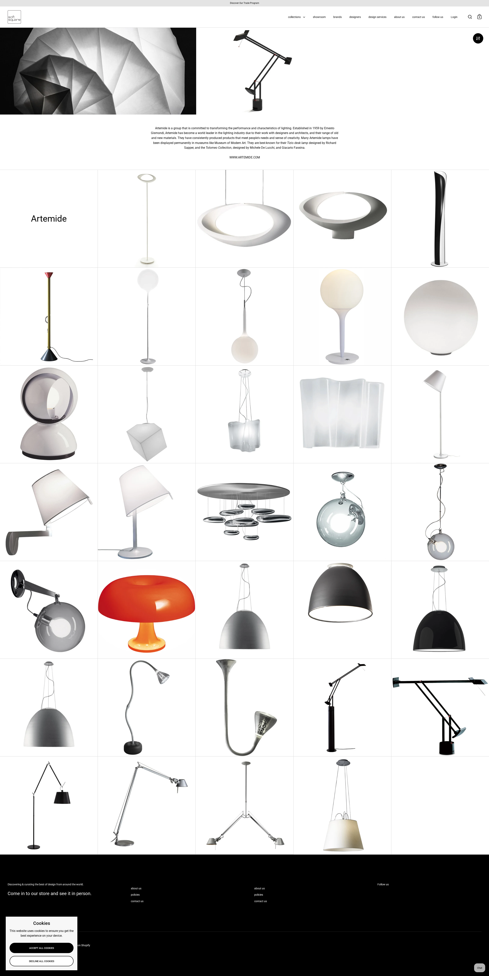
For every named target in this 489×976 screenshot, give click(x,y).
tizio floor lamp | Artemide (342, 707)
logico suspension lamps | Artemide (244, 414)
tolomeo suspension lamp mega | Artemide (342, 805)
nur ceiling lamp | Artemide (342, 610)
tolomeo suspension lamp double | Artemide (244, 805)
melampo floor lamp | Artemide (440, 414)
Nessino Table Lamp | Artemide (146, 610)
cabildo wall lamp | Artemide (342, 218)
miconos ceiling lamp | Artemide (342, 512)
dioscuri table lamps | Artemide (440, 316)
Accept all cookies (41, 948)
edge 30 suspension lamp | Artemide (146, 414)
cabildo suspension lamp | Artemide (244, 218)
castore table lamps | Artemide (342, 316)
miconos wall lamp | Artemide (49, 610)
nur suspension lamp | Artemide (49, 707)
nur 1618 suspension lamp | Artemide (244, 610)
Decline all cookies (41, 961)
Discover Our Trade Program (244, 3)
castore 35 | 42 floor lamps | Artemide (146, 316)
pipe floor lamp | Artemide (146, 707)
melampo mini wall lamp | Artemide (49, 512)
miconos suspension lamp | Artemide (440, 512)
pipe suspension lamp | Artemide (244, 707)
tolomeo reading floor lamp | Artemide (146, 805)
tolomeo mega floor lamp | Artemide (49, 805)
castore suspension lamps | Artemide (244, 316)
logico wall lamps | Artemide (342, 414)
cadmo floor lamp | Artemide (440, 218)
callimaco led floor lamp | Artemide (49, 316)
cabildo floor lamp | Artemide (146, 218)
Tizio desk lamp (298, 143)
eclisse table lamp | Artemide (49, 414)
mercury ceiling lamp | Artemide (244, 512)
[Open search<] (470, 17)
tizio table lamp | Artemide (440, 707)
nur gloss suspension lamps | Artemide (440, 610)
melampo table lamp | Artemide (146, 512)
